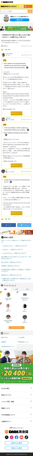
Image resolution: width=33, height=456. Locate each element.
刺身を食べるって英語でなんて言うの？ (11, 275)
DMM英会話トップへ (23, 342)
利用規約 (3, 342)
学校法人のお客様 (16, 448)
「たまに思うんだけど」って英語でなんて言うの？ (14, 246)
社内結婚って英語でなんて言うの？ (10, 266)
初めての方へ (4, 337)
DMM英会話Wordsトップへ (8, 346)
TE (24, 320)
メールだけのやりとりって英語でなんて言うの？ (13, 253)
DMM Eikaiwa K (24, 298)
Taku (25, 309)
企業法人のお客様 (16, 443)
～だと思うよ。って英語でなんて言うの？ (12, 249)
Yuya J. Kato (8, 298)
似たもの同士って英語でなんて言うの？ (11, 262)
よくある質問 (21, 337)
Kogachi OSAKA (8, 320)
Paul (8, 309)
